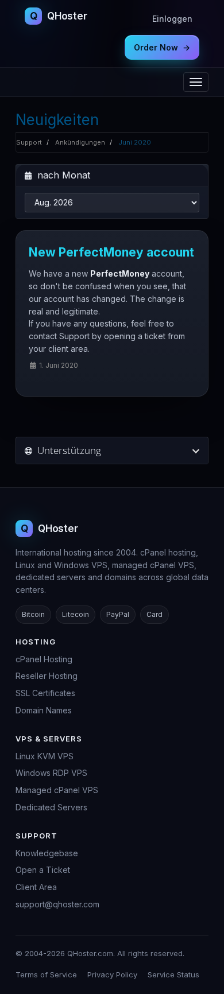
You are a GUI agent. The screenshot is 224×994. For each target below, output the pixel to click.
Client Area (36, 887)
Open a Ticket (43, 870)
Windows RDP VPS (51, 773)
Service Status (173, 974)
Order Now (162, 47)
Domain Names (44, 710)
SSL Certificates (45, 693)
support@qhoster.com (57, 904)
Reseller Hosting (47, 676)
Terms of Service (46, 974)
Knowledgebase (47, 853)
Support (29, 142)
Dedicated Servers (51, 807)
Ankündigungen (80, 142)
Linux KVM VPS (45, 756)
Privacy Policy (112, 974)
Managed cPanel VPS (57, 790)
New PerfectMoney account (111, 252)
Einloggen (172, 19)
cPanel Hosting (44, 659)
